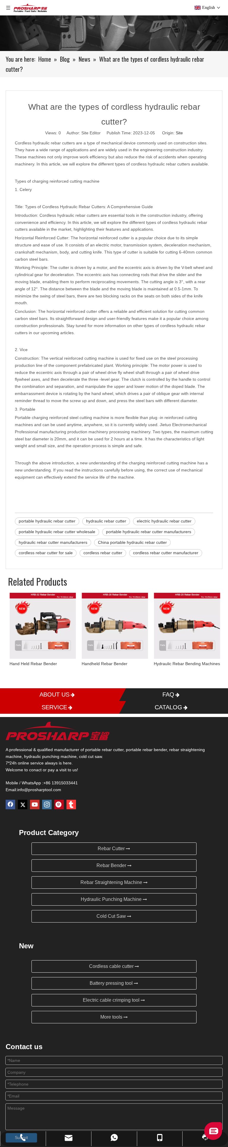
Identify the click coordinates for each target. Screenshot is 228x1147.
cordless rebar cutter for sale (46, 552)
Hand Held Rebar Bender (32, 663)
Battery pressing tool (112, 983)
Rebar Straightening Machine (111, 882)
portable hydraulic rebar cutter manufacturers (148, 531)
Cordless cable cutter (112, 966)
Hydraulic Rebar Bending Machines (186, 663)
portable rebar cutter (104, 749)
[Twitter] (22, 804)
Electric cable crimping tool (112, 1000)
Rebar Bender (111, 865)
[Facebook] (10, 804)
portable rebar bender (146, 749)
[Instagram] (47, 804)
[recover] (213, 1138)
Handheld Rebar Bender (103, 663)
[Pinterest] (59, 804)
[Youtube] (34, 804)
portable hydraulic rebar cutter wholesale (57, 531)
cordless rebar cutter (102, 552)
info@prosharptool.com (39, 789)
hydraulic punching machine (50, 756)
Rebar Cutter (112, 848)
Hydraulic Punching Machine (112, 899)
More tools (112, 1016)
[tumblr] (71, 804)
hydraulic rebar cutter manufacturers (53, 542)
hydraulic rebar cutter (106, 521)
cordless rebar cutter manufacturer (165, 552)
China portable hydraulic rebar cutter (132, 542)
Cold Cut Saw (111, 916)
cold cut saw (90, 756)
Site (179, 132)
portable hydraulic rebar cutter (47, 521)
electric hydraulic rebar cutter (164, 521)
